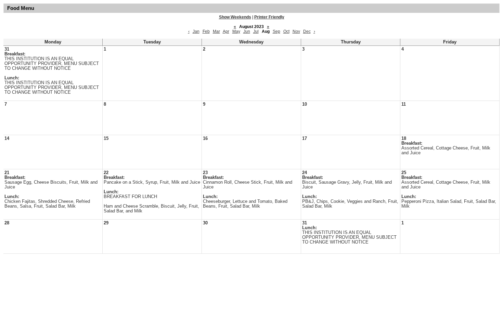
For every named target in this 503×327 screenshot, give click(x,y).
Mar (216, 31)
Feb (206, 31)
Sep (276, 31)
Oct (286, 31)
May (236, 31)
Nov (296, 31)
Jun (246, 31)
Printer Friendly (269, 17)
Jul (256, 31)
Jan (196, 31)
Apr (226, 31)
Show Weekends (235, 17)
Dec (307, 31)
